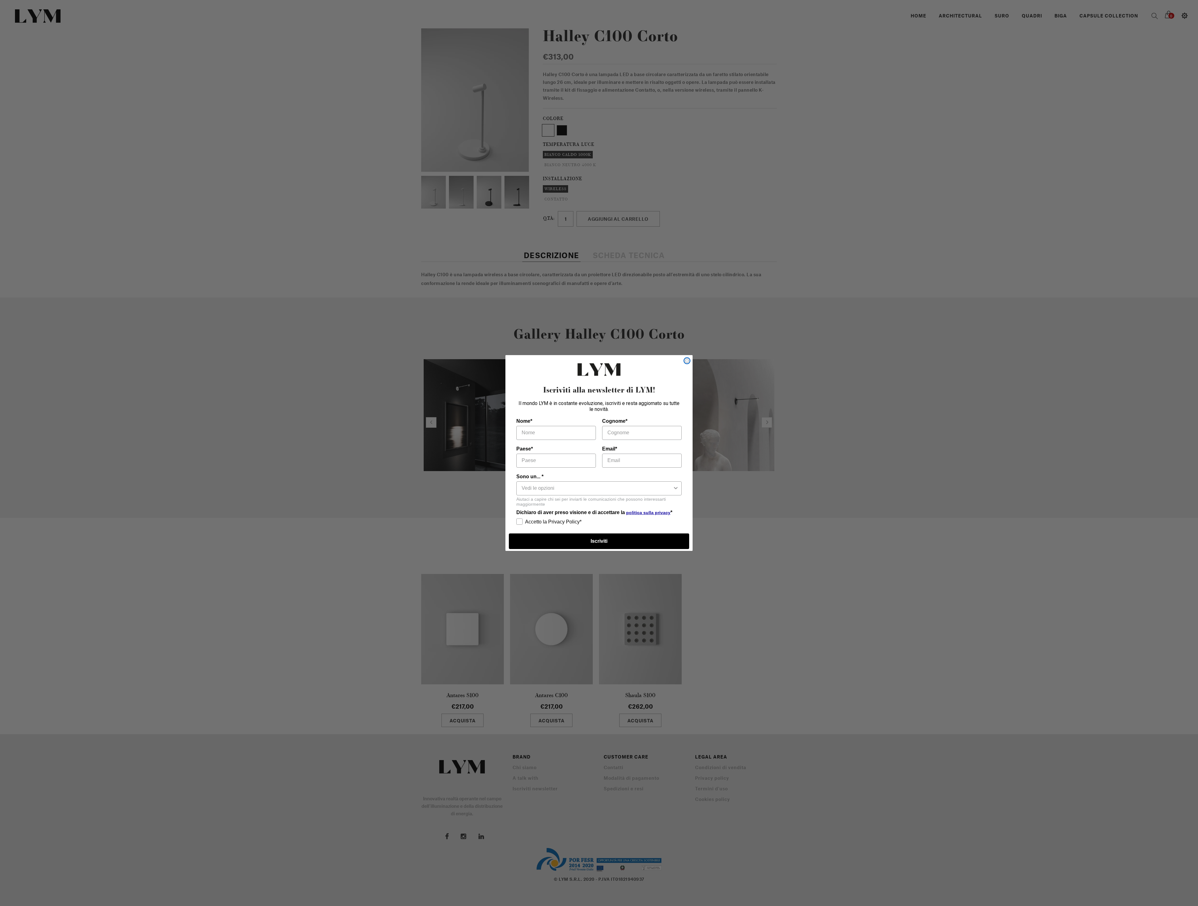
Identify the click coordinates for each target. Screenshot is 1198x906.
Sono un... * (529, 476)
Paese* (524, 448)
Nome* (524, 421)
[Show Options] (676, 488)
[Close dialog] (687, 361)
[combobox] (597, 488)
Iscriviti (599, 541)
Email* (609, 448)
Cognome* (614, 421)
